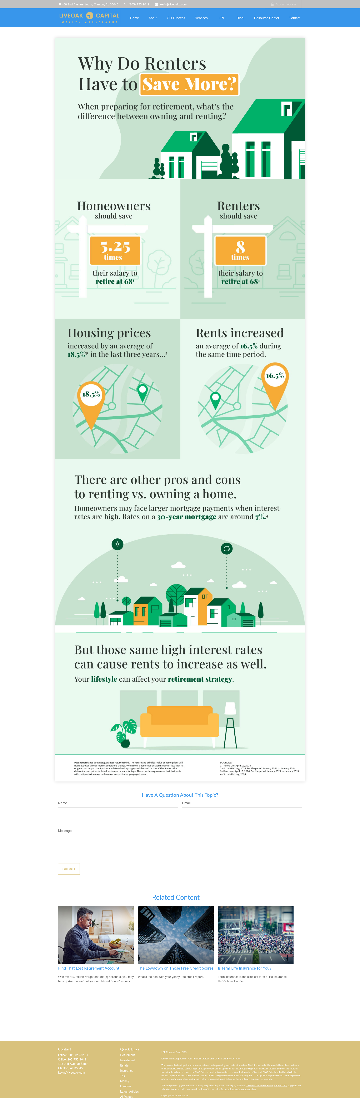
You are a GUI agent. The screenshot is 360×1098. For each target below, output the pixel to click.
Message (65, 830)
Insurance (126, 1070)
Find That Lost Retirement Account (88, 968)
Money (124, 1081)
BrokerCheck (234, 1058)
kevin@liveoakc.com (173, 4)
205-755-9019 (77, 1059)
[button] (134, 17)
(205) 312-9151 (78, 1055)
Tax (122, 1076)
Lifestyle (125, 1086)
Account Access (286, 4)
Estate (124, 1065)
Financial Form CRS (176, 1052)
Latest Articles (129, 1091)
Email (186, 802)
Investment (127, 1060)
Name (62, 802)
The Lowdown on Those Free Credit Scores (175, 968)
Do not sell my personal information (238, 1088)
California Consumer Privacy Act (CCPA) (266, 1085)
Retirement (127, 1055)
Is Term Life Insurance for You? (244, 968)
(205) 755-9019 (139, 4)
